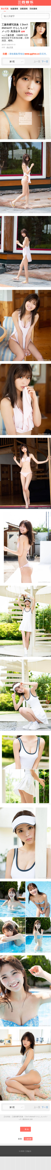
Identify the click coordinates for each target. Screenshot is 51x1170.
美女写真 (10, 47)
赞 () (27, 1129)
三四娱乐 (28, 1151)
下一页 (45, 61)
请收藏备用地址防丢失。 (25, 53)
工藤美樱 (28, 1139)
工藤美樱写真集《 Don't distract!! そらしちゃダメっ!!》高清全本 (15, 28)
